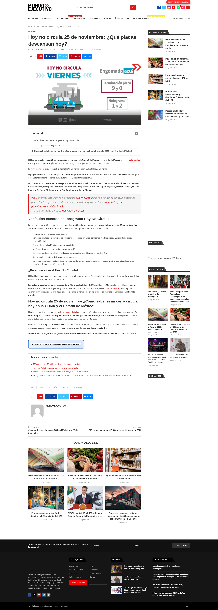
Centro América (96, 573)
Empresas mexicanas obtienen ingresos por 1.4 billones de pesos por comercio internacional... (123, 516)
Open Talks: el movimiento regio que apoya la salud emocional (60, 371)
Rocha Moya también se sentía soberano (179, 356)
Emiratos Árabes (76, 570)
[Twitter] (164, 7)
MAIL (83, 582)
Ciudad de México (111, 288)
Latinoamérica (75, 577)
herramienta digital (68, 312)
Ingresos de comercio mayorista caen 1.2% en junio (176, 78)
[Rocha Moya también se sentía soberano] (180, 345)
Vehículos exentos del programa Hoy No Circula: (56, 140)
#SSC (34, 197)
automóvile (134, 160)
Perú (91, 566)
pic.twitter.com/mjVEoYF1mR (47, 206)
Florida (92, 577)
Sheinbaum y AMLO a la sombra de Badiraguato (157, 294)
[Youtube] (173, 7)
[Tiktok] (183, 7)
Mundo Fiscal (123, 18)
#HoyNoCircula (84, 197)
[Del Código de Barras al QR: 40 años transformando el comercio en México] (116, 590)
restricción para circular (41, 169)
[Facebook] (159, 7)
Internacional (63, 17)
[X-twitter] (34, 595)
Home (187, 606)
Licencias (94, 18)
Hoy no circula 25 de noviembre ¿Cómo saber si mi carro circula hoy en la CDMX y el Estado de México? (83, 151)
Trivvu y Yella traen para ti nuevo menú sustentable (55, 368)
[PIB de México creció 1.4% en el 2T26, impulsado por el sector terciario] (46, 460)
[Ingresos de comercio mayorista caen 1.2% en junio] (123, 460)
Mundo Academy (142, 17)
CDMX (32, 387)
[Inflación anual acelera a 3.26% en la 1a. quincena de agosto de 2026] (85, 460)
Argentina (73, 566)
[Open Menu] (188, 7)
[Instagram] (169, 7)
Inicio (30, 26)
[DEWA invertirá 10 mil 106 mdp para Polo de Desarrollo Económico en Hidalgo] (85, 498)
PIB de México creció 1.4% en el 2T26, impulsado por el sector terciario (176, 44)
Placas (65, 387)
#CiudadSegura (113, 202)
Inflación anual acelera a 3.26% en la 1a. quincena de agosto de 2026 (177, 62)
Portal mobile (78, 387)
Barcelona (93, 570)
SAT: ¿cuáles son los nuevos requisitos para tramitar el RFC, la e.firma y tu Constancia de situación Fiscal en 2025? (82, 375)
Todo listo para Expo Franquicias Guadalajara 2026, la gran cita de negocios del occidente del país (179, 296)
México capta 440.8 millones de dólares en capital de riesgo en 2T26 (177, 114)
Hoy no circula (44, 387)
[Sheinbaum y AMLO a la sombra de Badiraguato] (157, 281)
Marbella (73, 573)
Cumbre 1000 (79, 18)
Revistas (107, 18)
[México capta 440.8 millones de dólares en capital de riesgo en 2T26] (155, 115)
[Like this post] (41, 56)
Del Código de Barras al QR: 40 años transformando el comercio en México (136, 590)
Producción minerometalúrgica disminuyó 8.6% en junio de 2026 (177, 96)
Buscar (133, 7)
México (56, 387)
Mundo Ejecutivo (45, 49)
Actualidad (33, 18)
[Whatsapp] (178, 7)
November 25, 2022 (73, 210)
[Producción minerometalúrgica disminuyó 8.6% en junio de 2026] (46, 498)
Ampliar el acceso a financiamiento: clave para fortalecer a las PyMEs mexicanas (157, 358)
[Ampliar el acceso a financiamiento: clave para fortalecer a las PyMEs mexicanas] (157, 345)
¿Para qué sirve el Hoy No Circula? (50, 145)
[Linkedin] (44, 595)
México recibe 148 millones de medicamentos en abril (56, 364)
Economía (46, 18)
